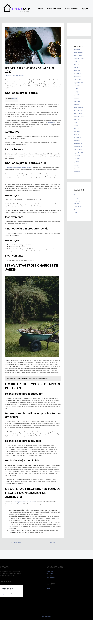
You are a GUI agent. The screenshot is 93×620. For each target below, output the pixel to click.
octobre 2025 (78, 55)
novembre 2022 (78, 146)
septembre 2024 (78, 82)
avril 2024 (77, 95)
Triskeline (49, 575)
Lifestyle (40, 8)
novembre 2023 (78, 110)
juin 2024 (76, 89)
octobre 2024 (78, 79)
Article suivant (52, 542)
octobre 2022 (78, 149)
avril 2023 (77, 131)
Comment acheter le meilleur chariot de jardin (18, 167)
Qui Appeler (49, 573)
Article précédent (15, 542)
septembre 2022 (78, 152)
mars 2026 (77, 49)
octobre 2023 (78, 113)
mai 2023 (76, 128)
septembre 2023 (78, 116)
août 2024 (77, 85)
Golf (75, 195)
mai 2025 (76, 64)
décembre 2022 (78, 143)
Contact (48, 588)
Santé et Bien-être (71, 8)
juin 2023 (76, 125)
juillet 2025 (77, 61)
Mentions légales (46, 616)
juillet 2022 (77, 159)
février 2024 (77, 101)
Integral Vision (50, 577)
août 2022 (77, 155)
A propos (85, 8)
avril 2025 (77, 67)
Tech (75, 212)
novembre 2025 (78, 52)
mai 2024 (76, 92)
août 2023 (77, 119)
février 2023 (77, 137)
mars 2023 (77, 134)
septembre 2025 (78, 58)
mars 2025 (77, 70)
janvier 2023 (77, 140)
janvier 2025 (77, 76)
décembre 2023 (78, 107)
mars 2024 (77, 98)
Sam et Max (49, 571)
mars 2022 (77, 171)
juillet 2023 (77, 122)
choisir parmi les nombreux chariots (24, 501)
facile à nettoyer (52, 122)
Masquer (14, 98)
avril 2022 (77, 168)
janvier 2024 (77, 104)
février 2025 (77, 73)
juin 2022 (76, 162)
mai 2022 (76, 165)
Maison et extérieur (54, 8)
